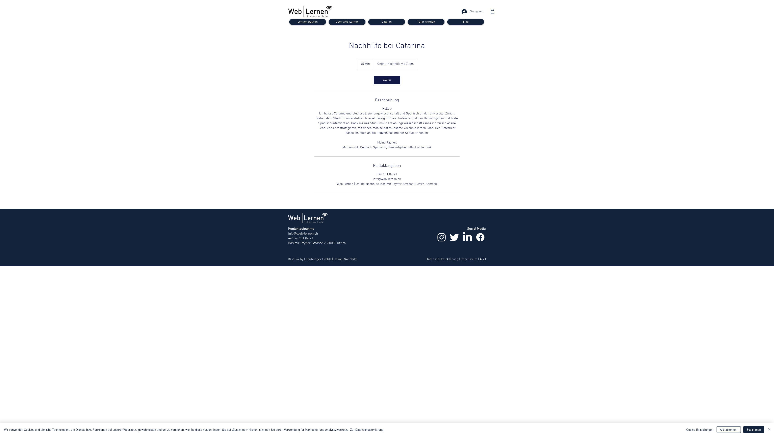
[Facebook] (480, 237)
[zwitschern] (454, 237)
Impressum (469, 259)
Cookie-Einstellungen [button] (699, 430)
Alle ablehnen (728, 430)
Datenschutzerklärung (442, 259)
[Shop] (492, 11)
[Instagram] (441, 237)
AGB (483, 259)
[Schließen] (769, 429)
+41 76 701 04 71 (300, 239)
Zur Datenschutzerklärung (366, 430)
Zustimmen (754, 430)
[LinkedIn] (467, 237)
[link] (387, 80)
